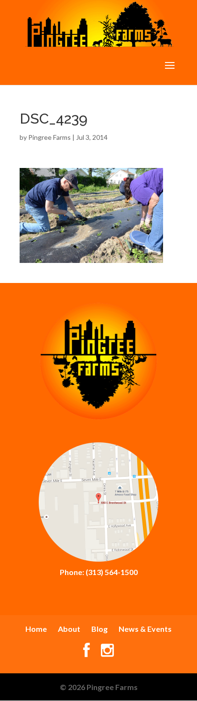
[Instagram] (107, 652)
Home (36, 628)
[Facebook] (86, 652)
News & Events (145, 628)
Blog (99, 628)
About (69, 628)
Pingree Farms (49, 137)
